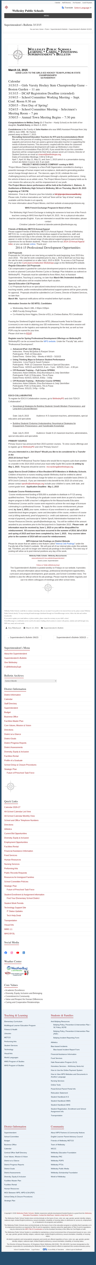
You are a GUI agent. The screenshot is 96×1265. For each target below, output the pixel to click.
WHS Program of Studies (14, 1065)
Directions (8, 730)
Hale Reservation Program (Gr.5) (64, 1062)
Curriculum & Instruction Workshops (38, 263)
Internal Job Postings (65, 544)
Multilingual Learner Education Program (20, 1025)
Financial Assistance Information (18, 851)
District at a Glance (12, 734)
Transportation (10, 920)
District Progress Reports (15, 743)
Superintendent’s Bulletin (15, 658)
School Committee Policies (16, 882)
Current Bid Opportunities (15, 833)
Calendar (57, 3)
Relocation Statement (59, 1093)
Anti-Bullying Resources (60, 1021)
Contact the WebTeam (46, 1215)
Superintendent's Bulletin (54, 628)
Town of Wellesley (58, 1145)
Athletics (8, 829)
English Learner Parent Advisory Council (67, 1137)
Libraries (7, 1033)
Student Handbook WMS (60, 1101)
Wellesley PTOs (57, 1165)
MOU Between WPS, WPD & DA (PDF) (19, 1193)
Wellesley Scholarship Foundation (64, 1173)
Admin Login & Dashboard (74, 1249)
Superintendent (11, 708)
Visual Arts (9, 925)
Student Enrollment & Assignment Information (24, 895)
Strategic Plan (10, 769)
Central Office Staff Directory (15, 1153)
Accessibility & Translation (56, 1249)
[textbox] (48, 96)
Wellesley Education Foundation (63, 1153)
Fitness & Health (10, 1029)
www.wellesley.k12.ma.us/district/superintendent (48, 558)
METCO (7, 1037)
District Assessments (13, 747)
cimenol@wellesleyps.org (49, 154)
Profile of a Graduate (13, 760)
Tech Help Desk (14, 915)
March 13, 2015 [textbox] (18, 70)
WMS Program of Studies (14, 1061)
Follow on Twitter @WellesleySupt (48, 565)
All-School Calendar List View (17, 812)
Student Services (11, 1045)
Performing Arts (11, 868)
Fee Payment (76, 3)
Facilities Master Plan (13, 721)
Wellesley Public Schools (28, 10)
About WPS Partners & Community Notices (68, 1133)
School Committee (11, 1137)
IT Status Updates (15, 911)
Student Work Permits (14, 903)
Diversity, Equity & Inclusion (16, 752)
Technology (8, 1049)
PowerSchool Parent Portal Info (63, 1089)
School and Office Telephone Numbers (21, 820)
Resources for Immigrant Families (19, 877)
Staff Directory (66, 3)
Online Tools (56, 1085)
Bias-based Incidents (59, 1046)
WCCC (53, 1149)
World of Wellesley (58, 1177)
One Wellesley (10, 662)
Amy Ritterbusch (14, 628)
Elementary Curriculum (13, 1021)
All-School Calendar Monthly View (19, 816)
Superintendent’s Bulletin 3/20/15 (72, 637)
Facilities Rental (11, 756)
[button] (46, 15)
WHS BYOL (9, 934)
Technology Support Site (15, 908)
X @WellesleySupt (12, 667)
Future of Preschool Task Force (20, 773)
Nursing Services (12, 864)
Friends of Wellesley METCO (62, 1141)
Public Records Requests (15, 873)
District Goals (10, 739)
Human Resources (12, 860)
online (33, 244)
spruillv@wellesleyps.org (33, 484)
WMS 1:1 (8, 929)
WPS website (50, 341)
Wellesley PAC (56, 1157)
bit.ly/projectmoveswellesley (68, 194)
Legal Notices (36, 1249)
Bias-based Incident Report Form (66, 1050)
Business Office (11, 717)
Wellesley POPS (57, 1161)
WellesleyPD (58, 398)
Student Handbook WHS (60, 1105)
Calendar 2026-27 (12, 807)
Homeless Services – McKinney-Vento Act (67, 1066)
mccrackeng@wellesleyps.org (59, 467)
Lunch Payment (87, 3)
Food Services (10, 855)
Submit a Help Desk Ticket (63, 1215)
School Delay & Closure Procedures (20, 765)
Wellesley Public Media (60, 1169)
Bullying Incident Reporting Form (66, 1038)
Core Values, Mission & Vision (17, 725)
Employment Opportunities (16, 842)
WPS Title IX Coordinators (34, 1229)
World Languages (11, 1057)
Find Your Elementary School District (23, 898)
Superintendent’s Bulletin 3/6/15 (23, 637)
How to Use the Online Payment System (66, 1070)
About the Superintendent (15, 654)
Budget (7, 712)
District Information (12, 695)
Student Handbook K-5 (60, 1097)
